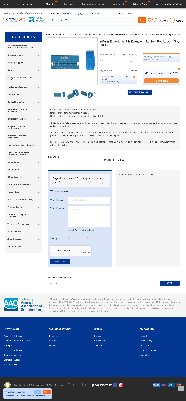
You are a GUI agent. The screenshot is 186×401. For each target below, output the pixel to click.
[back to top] (181, 388)
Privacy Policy (10, 345)
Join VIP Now (161, 80)
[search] (142, 20)
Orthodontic (94, 13)
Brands (130, 13)
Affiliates (98, 345)
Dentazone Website (13, 359)
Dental (66, 13)
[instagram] (121, 385)
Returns (52, 340)
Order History (146, 340)
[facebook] (115, 385)
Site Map (53, 345)
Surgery (78, 13)
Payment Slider (119, 2)
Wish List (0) (145, 345)
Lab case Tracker (141, 2)
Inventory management (93, 2)
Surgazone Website (12, 355)
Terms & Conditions (13, 350)
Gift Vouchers (100, 340)
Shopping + (52, 2)
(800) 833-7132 (102, 385)
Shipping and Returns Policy (17, 340)
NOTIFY (170, 283)
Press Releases (10, 364)
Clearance (120, 13)
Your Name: (57, 200)
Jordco (134, 60)
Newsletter (145, 355)
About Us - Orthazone (14, 336)
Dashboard (70, 2)
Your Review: (57, 208)
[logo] (14, 20)
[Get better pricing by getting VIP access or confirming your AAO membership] (134, 76)
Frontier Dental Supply (163, 56)
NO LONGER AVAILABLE (139, 92)
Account (143, 336)
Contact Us (54, 336)
